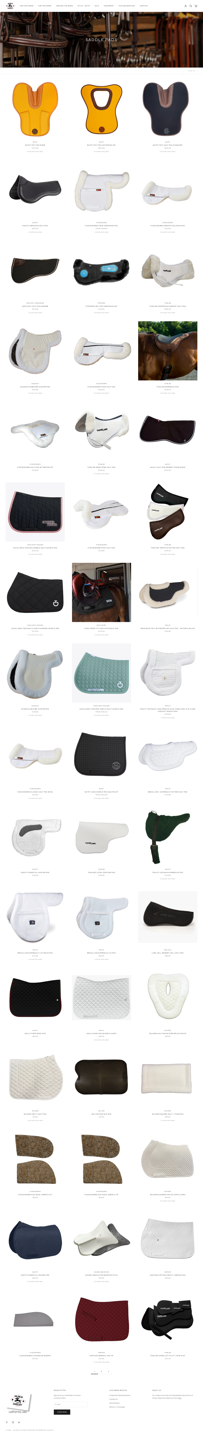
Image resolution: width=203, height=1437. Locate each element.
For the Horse (26, 6)
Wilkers (167, 1030)
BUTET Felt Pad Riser (35, 145)
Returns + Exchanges (117, 1407)
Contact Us (113, 1399)
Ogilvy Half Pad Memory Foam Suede (167, 467)
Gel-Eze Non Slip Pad (101, 1114)
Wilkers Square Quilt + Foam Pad (168, 1114)
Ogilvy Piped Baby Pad (35, 1033)
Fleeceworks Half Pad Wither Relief (35, 467)
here (179, 1398)
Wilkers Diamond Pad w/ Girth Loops (167, 1195)
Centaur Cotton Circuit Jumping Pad (168, 1275)
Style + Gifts (84, 6)
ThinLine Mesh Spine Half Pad (101, 467)
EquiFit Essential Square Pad (35, 1275)
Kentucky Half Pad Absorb (35, 306)
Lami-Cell (168, 950)
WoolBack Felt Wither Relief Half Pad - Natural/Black (168, 628)
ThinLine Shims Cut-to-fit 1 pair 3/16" (167, 1356)
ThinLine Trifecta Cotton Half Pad (168, 548)
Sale (97, 6)
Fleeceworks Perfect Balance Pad (168, 226)
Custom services (127, 6)
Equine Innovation (101, 1272)
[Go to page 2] (108, 1371)
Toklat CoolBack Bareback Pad (167, 872)
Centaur (167, 1272)
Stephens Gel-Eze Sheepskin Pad (101, 306)
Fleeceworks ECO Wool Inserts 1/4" (101, 1195)
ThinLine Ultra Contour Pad (101, 872)
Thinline (167, 303)
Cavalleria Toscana (35, 545)
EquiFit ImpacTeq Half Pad (35, 226)
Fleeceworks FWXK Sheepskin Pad (101, 226)
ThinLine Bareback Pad (168, 387)
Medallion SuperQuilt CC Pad (101, 953)
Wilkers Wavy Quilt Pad (35, 1114)
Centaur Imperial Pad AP (101, 1356)
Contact (144, 6)
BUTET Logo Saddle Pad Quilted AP (101, 792)
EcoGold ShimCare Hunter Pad (35, 387)
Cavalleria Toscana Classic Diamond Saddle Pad (35, 628)
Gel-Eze (101, 1111)
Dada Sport (101, 625)
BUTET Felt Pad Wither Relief (101, 145)
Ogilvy (167, 464)
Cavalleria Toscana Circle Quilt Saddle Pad (101, 709)
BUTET (35, 142)
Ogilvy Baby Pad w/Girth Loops (101, 1033)
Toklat (167, 625)
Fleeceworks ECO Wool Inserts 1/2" (35, 1195)
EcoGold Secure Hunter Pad (35, 709)
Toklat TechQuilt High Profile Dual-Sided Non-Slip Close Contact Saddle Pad (168, 710)
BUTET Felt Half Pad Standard (167, 145)
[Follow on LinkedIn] (19, 1422)
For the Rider (44, 6)
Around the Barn (64, 6)
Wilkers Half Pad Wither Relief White (167, 1033)
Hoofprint (109, 6)
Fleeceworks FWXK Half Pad (101, 387)
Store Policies (114, 1403)
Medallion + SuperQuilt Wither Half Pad (167, 792)
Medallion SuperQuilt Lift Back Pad (35, 953)
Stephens (101, 303)
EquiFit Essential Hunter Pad (35, 872)
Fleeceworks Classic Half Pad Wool (35, 792)
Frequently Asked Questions (119, 1395)
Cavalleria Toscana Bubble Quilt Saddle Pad (35, 548)
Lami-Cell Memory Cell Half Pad (168, 953)
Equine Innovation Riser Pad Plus (101, 1275)
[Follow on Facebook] (7, 1422)
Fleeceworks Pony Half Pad (101, 548)
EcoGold (35, 383)
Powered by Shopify (45, 1430)
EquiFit (35, 222)
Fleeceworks (101, 222)
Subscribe (62, 1412)
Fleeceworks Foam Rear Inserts (35, 1356)
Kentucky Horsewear (35, 303)
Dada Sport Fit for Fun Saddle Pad (101, 628)
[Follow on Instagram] (13, 1422)
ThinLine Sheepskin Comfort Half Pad (167, 306)
